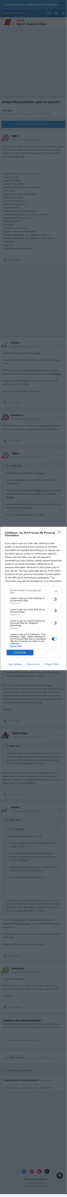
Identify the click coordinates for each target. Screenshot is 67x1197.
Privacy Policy (52, 664)
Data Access (33, 664)
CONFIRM (20, 652)
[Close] (60, 533)
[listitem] (33, 591)
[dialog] (33, 598)
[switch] (54, 599)
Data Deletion (15, 664)
